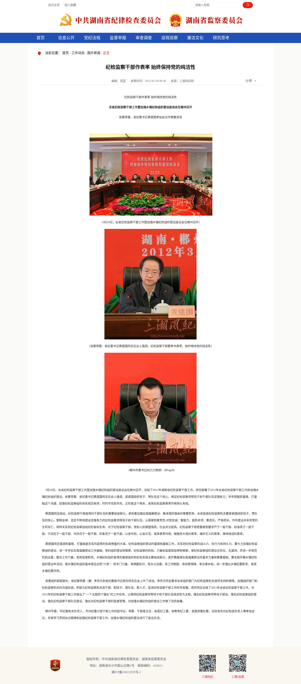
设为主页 (54, 5)
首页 (40, 38)
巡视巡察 (169, 38)
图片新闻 (93, 53)
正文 (106, 53)
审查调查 (144, 38)
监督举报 (118, 38)
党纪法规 (92, 38)
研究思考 (221, 38)
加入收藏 (70, 5)
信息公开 (66, 38)
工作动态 (78, 53)
